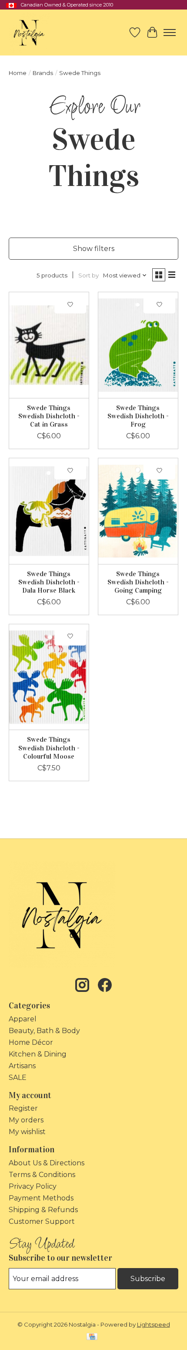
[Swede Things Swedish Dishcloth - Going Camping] (138, 511)
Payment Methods (41, 1198)
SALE (18, 1077)
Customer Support (42, 1221)
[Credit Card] (92, 1337)
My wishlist (27, 1132)
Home (18, 72)
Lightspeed (153, 1324)
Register (23, 1108)
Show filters (93, 249)
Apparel (23, 1019)
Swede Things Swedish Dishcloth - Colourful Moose (49, 747)
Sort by (88, 275)
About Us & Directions (46, 1163)
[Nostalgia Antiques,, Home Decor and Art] (29, 32)
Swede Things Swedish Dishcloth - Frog (138, 416)
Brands (43, 72)
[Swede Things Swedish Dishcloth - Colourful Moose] (49, 677)
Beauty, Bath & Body (44, 1031)
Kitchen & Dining (38, 1054)
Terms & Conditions (42, 1175)
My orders (26, 1120)
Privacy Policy (33, 1186)
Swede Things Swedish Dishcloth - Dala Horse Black (49, 582)
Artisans (22, 1066)
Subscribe (147, 1279)
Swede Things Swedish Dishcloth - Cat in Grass (49, 416)
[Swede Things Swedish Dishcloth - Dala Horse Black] (49, 511)
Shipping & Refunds (43, 1210)
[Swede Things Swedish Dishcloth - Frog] (138, 345)
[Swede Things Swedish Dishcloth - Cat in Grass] (49, 345)
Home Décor (31, 1042)
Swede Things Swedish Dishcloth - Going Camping (138, 582)
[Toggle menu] (169, 32)
